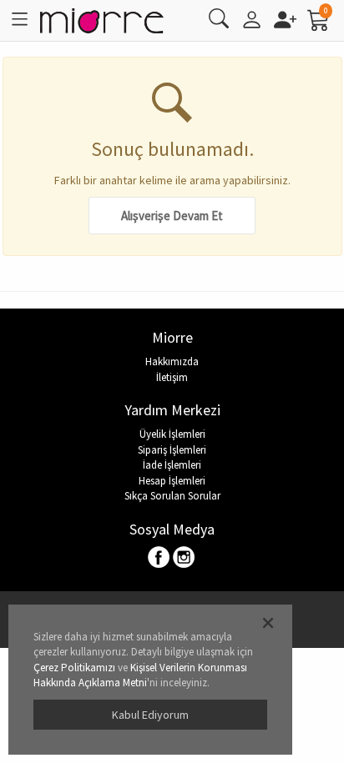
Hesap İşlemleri (172, 481)
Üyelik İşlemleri (172, 434)
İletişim (172, 377)
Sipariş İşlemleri (172, 450)
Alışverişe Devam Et (172, 215)
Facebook (160, 558)
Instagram (184, 558)
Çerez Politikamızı (74, 667)
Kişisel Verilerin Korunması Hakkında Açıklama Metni (140, 675)
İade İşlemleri (172, 465)
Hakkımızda (172, 361)
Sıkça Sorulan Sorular (172, 496)
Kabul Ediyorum (150, 714)
